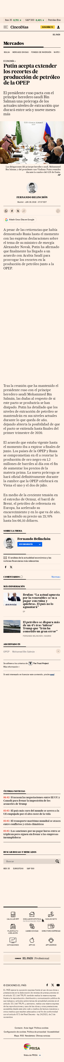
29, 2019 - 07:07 (35, 202)
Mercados (13, 43)
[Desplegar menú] (5, 27)
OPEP (6, 651)
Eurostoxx (18, 869)
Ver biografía (26, 544)
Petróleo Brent (55, 20)
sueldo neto (51, 919)
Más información (10, 667)
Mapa (16, 1036)
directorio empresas (51, 931)
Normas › (56, 577)
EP (24, 612)
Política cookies (41, 1028)
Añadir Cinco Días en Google (21, 219)
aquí (52, 674)
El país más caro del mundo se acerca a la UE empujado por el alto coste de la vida (31, 812)
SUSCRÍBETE (47, 27)
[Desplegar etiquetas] (58, 651)
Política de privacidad (36, 1032)
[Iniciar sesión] (58, 27)
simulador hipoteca (32, 919)
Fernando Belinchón (32, 197)
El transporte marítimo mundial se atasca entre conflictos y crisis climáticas (32, 822)
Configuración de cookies (15, 1032)
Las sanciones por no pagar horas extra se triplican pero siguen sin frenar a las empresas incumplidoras (31, 834)
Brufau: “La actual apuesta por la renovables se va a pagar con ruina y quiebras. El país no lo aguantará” (41, 601)
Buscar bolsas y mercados (19, 852)
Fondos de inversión (41, 52)
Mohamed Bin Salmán (23, 651)
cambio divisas (32, 931)
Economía (8, 61)
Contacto (19, 1028)
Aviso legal (28, 1028)
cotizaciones (13, 945)
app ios (32, 945)
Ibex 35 (8, 20)
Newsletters (30, 1036)
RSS (22, 1036)
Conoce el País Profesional (32, 958)
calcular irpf (13, 919)
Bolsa (7, 52)
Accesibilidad (53, 1032)
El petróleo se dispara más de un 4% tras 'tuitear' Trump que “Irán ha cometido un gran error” (41, 627)
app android (51, 945)
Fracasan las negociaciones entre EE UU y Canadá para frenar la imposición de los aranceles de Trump (31, 800)
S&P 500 (29, 20)
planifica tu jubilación (13, 932)
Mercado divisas (20, 52)
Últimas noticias (14, 791)
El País (56, 34)
